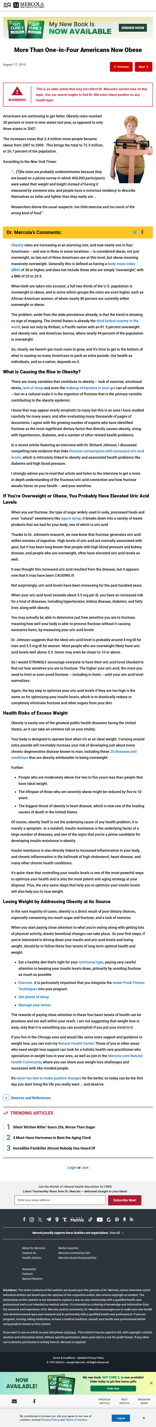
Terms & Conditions (64, 1357)
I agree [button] (121, 1418)
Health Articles (31, 1257)
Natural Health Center (76, 1043)
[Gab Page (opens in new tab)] (57, 1220)
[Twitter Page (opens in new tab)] (40, 1220)
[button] (121, 67)
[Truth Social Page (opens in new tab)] (64, 1220)
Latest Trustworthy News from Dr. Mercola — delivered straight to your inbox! (75, 1191)
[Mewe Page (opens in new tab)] (77, 1220)
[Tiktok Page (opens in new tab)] (90, 1220)
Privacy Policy (50, 1419)
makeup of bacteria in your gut (90, 388)
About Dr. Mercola (33, 1248)
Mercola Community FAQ (74, 1253)
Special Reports (32, 1278)
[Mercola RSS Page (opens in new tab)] (131, 1220)
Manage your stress (34, 1005)
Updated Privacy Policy (90, 1357)
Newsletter (29, 1269)
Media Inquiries (68, 1248)
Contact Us (29, 1253)
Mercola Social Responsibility (77, 1257)
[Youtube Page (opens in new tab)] (99, 1220)
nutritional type (91, 962)
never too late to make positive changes (48, 1078)
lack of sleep (33, 388)
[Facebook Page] (34, 1401)
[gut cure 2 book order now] (78, 37)
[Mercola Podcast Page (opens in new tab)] (124, 1220)
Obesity (17, 245)
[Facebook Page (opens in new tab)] (24, 1220)
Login (72, 1167)
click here (70, 1332)
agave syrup (71, 518)
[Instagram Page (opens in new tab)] (32, 1220)
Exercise (25, 983)
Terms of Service (76, 1419)
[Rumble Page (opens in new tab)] (117, 1220)
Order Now (113, 1388)
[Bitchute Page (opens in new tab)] (109, 1220)
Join (85, 1167)
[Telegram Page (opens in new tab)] (48, 1220)
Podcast (27, 1273)
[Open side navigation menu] (8, 5)
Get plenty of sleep (33, 997)
